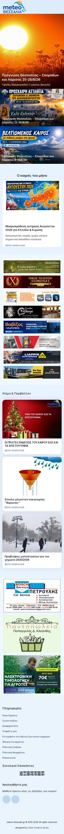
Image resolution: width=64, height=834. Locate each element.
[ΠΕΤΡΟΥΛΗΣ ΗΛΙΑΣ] (32, 595)
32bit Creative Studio (38, 827)
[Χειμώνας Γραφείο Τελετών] (32, 281)
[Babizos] (32, 326)
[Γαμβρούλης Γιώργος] (32, 341)
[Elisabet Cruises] (32, 296)
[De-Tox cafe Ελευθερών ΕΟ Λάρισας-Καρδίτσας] (32, 372)
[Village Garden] (32, 311)
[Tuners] (32, 674)
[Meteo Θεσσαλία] (14, 6)
